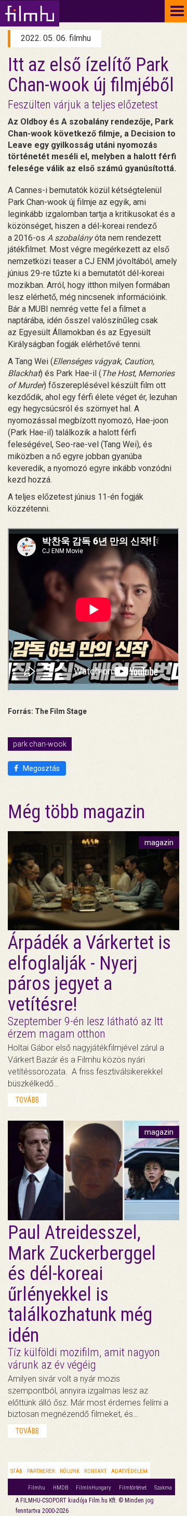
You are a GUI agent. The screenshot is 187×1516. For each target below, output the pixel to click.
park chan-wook (39, 744)
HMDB (60, 1487)
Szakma (163, 1487)
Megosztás (40, 768)
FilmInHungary (93, 1487)
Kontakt (95, 1471)
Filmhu (36, 1487)
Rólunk (69, 1471)
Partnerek (41, 1471)
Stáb (16, 1471)
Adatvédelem (129, 1471)
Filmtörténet (132, 1487)
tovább (27, 1100)
